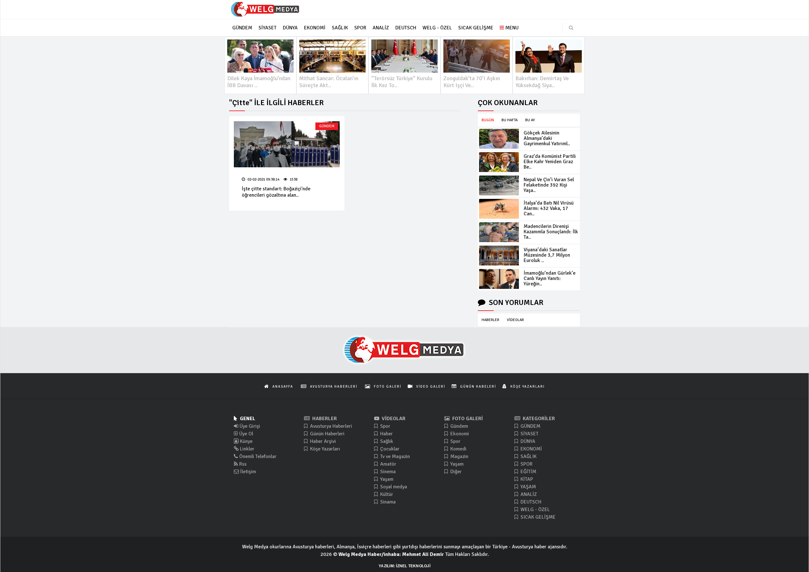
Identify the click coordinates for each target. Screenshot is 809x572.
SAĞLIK (528, 456)
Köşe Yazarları (324, 449)
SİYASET (528, 434)
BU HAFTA (510, 120)
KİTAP (526, 479)
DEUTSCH (530, 502)
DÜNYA (527, 441)
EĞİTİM (527, 471)
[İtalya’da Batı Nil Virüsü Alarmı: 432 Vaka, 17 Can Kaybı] (499, 209)
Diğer (455, 471)
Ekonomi (459, 434)
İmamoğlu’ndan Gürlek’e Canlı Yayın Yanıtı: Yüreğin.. (549, 278)
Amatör (387, 464)
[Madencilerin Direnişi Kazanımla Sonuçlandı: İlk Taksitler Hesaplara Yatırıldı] (499, 232)
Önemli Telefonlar (257, 456)
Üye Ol (245, 434)
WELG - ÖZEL (534, 509)
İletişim (247, 471)
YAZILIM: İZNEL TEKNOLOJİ (404, 566)
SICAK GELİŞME (537, 517)
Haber (386, 434)
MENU (511, 28)
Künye (245, 441)
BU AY (530, 120)
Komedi (457, 449)
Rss (242, 464)
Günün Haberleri (326, 434)
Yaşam (386, 479)
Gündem (458, 426)
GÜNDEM (326, 126)
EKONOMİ (530, 449)
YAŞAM (527, 487)
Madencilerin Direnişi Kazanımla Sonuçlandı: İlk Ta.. (551, 231)
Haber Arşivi (322, 441)
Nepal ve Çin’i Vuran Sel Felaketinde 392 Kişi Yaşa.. (549, 185)
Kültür (386, 494)
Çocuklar (389, 449)
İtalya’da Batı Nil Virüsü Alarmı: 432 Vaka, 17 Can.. (549, 208)
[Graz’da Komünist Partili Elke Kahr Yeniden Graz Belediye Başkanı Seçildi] (499, 162)
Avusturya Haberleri (330, 426)
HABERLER (490, 320)
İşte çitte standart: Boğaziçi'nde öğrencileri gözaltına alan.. (276, 192)
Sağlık (386, 441)
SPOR (525, 464)
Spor (384, 426)
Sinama (387, 502)
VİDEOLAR (515, 320)
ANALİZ (528, 494)
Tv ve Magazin (394, 456)
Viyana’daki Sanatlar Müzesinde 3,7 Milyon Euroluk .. (547, 255)
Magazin (458, 456)
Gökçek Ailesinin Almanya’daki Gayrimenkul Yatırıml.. (547, 138)
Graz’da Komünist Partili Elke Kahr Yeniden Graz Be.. (550, 161)
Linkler (246, 449)
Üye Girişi (249, 426)
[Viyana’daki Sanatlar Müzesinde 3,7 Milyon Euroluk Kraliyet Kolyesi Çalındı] (499, 255)
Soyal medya (393, 487)
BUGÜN (488, 120)
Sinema (387, 471)
